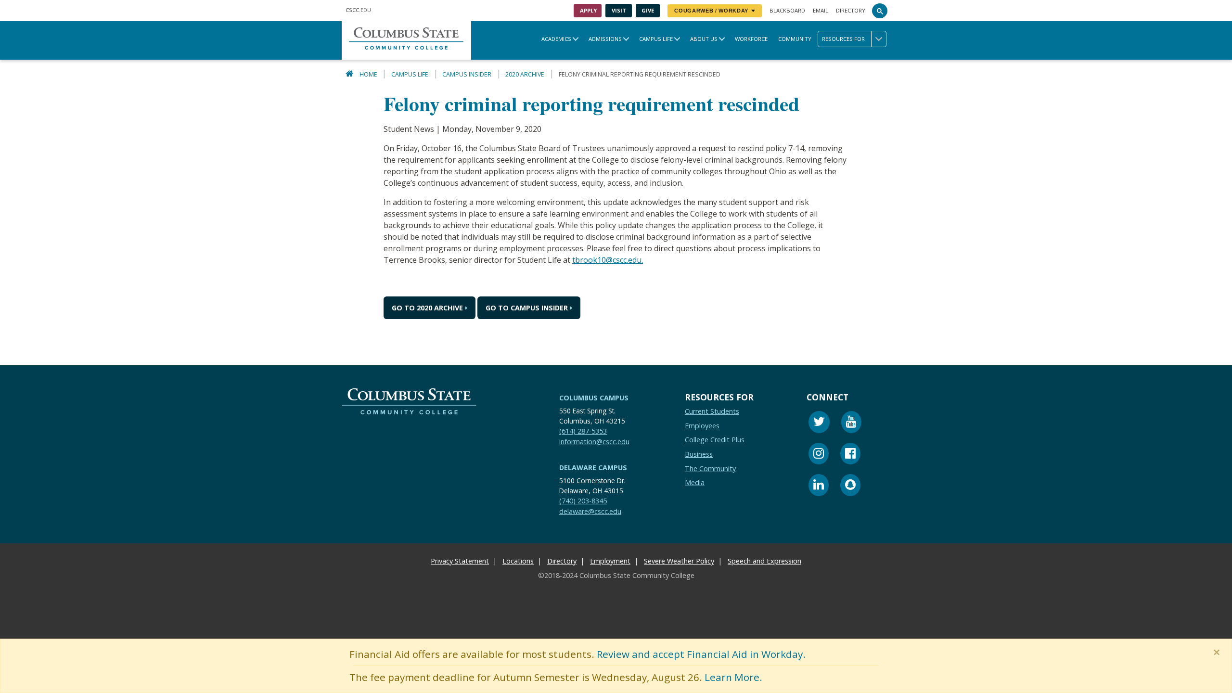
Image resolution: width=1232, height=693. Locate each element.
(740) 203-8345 (583, 500)
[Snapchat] (850, 486)
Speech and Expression (764, 560)
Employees (702, 425)
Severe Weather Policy (679, 560)
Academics (556, 38)
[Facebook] (850, 455)
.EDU (358, 9)
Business (699, 454)
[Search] (879, 10)
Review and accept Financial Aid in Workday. (701, 654)
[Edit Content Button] (6, 644)
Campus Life (656, 38)
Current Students (712, 411)
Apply (588, 10)
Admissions (605, 38)
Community (794, 38)
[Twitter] (819, 423)
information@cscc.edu (594, 441)
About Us (704, 38)
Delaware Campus (593, 467)
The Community (710, 468)
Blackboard (787, 10)
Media (695, 482)
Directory (850, 10)
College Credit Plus (714, 439)
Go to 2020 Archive (427, 307)
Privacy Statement (460, 560)
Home (368, 74)
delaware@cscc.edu (590, 511)
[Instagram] (819, 455)
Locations (518, 560)
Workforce (751, 38)
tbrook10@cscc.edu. (607, 260)
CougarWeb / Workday (711, 10)
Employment (610, 560)
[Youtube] (851, 423)
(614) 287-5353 (583, 431)
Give (648, 10)
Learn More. (733, 677)
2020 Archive (524, 74)
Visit (619, 10)
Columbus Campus (594, 397)
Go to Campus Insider (527, 307)
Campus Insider (466, 74)
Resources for (843, 38)
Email (820, 10)
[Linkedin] (819, 486)
